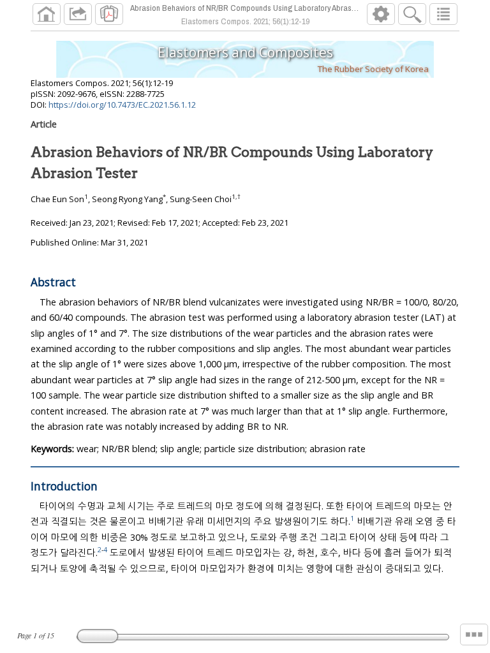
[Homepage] (47, 14)
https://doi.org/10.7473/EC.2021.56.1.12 (122, 104)
